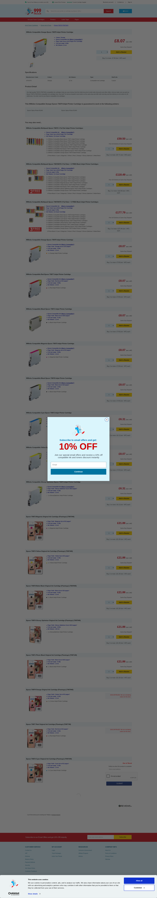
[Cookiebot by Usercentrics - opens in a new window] (13, 893)
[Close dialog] (107, 420)
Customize (138, 888)
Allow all (139, 881)
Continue (78, 472)
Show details (33, 894)
